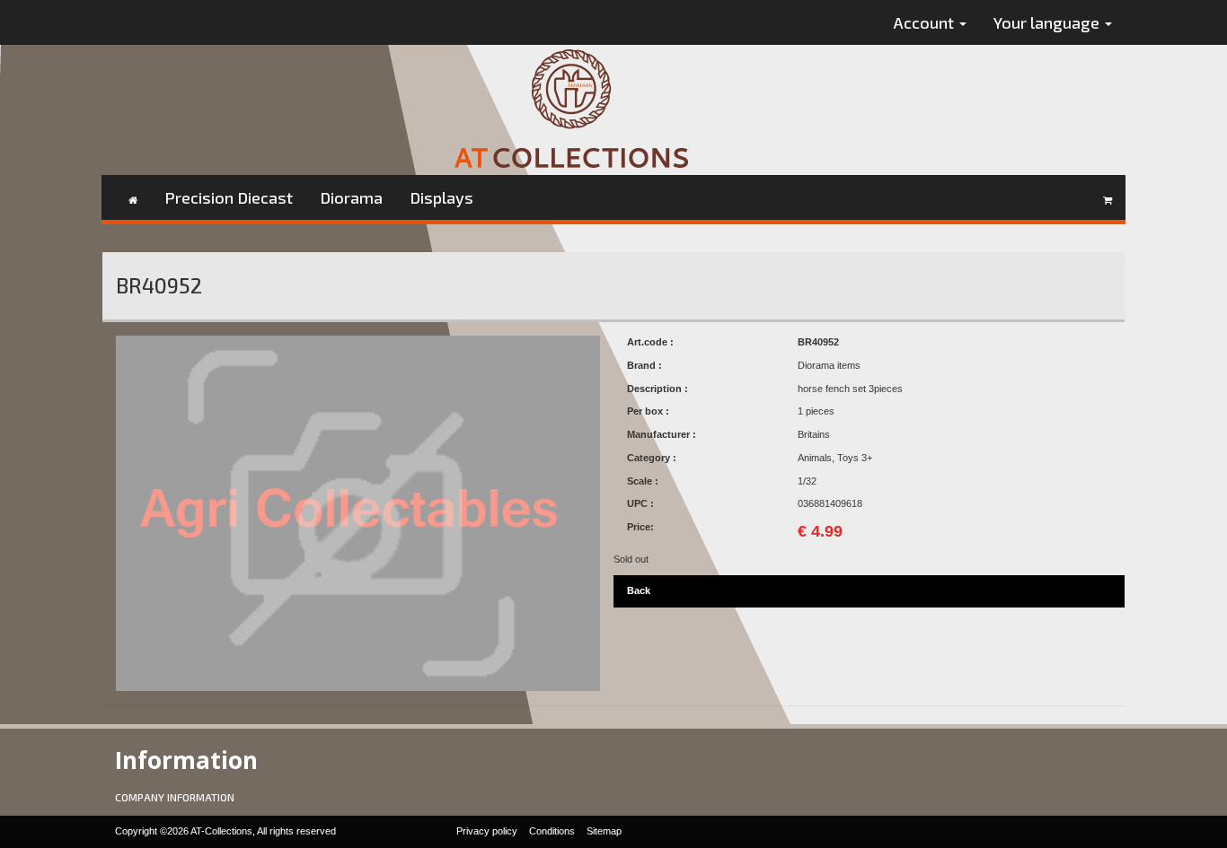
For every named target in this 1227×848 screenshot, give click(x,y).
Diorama (351, 197)
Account (926, 22)
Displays (441, 197)
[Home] (133, 197)
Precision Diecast (228, 197)
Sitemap (604, 831)
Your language (1048, 22)
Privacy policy (486, 831)
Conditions (552, 831)
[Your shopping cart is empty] (1107, 197)
